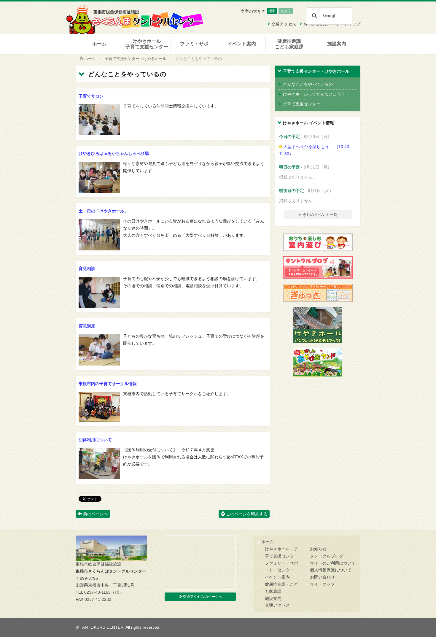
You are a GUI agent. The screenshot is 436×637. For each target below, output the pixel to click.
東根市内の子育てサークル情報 (108, 383)
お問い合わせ (322, 577)
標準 (272, 11)
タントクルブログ (326, 556)
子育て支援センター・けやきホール (135, 59)
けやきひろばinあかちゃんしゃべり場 (114, 153)
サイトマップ (322, 584)
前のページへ (95, 513)
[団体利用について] (99, 477)
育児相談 (87, 268)
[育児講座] (99, 364)
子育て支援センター (301, 103)
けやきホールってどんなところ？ (314, 94)
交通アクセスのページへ (202, 597)
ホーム (99, 43)
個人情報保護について (330, 570)
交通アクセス (277, 605)
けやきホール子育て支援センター (146, 44)
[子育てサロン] (99, 133)
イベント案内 (241, 43)
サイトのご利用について (333, 563)
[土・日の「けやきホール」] (99, 249)
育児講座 (87, 326)
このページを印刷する (246, 513)
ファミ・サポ (194, 43)
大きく (285, 11)
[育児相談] (99, 306)
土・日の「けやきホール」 (103, 211)
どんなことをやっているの (308, 84)
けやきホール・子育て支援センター (281, 552)
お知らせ (318, 549)
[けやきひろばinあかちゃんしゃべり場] (99, 191)
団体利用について (95, 439)
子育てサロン (91, 96)
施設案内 (336, 43)
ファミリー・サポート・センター (281, 567)
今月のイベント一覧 (319, 214)
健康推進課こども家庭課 (289, 44)
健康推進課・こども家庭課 (281, 588)
